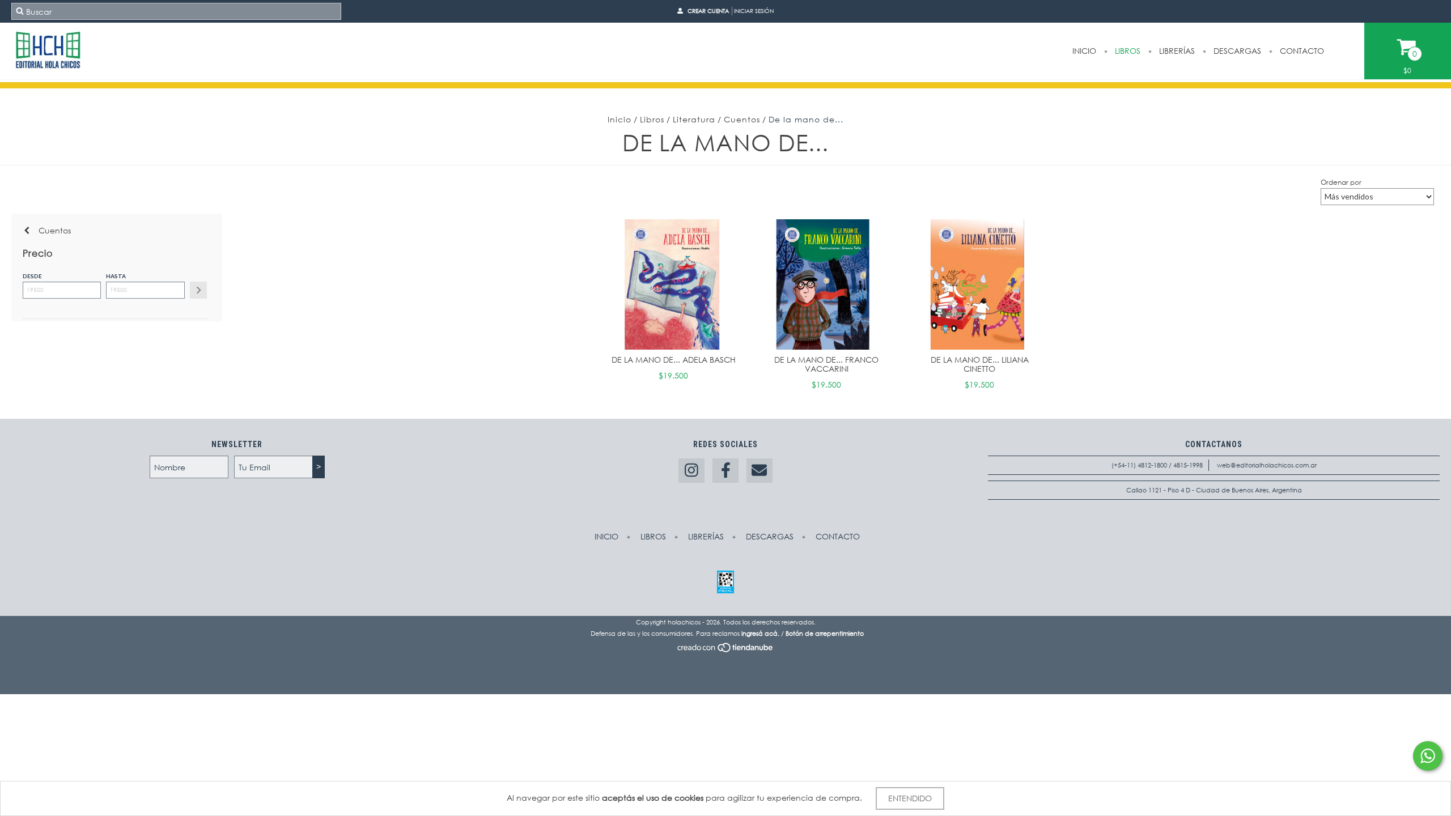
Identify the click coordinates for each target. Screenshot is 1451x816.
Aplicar (198, 290)
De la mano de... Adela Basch (674, 359)
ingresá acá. (760, 633)
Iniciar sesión (754, 11)
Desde (32, 276)
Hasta (116, 276)
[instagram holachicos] (691, 470)
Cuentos (742, 119)
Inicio (1084, 50)
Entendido (910, 798)
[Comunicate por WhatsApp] (1427, 756)
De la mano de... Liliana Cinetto (980, 364)
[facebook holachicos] (725, 470)
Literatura (694, 119)
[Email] (759, 470)
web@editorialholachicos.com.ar (1267, 465)
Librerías (1176, 50)
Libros (1126, 50)
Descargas (1236, 50)
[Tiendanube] (725, 650)
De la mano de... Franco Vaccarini (826, 364)
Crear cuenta (708, 11)
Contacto (1301, 50)
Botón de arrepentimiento (825, 633)
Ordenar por (1341, 182)
